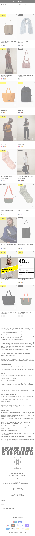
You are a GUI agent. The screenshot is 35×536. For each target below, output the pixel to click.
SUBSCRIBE (26, 272)
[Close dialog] (33, 258)
